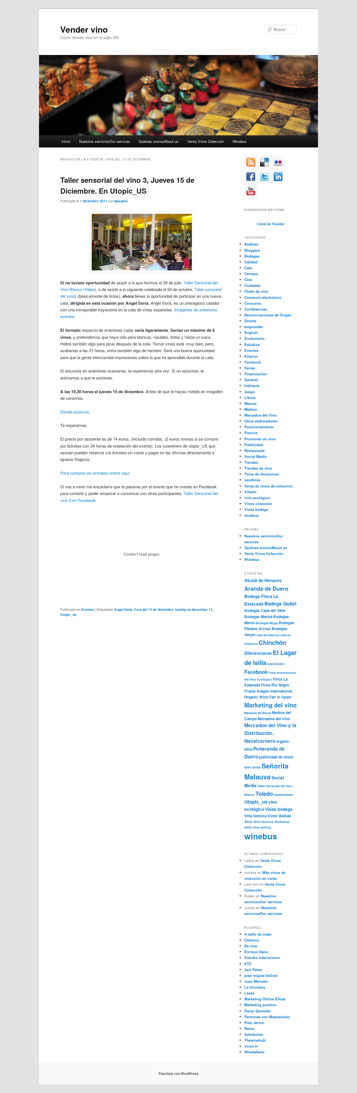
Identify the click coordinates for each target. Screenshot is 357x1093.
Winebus (240, 141)
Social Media (255, 456)
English (251, 332)
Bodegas (251, 256)
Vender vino (84, 29)
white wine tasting (257, 827)
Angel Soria (123, 609)
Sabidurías (253, 1034)
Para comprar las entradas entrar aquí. (97, 473)
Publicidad (253, 444)
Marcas (250, 403)
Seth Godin (252, 767)
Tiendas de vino (258, 468)
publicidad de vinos (276, 757)
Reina (249, 1028)
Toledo (264, 793)
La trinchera (254, 987)
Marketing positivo (260, 1004)
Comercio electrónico (262, 297)
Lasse (249, 993)
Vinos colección (258, 503)
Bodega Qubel (280, 603)
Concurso (252, 303)
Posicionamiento (259, 426)
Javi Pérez (253, 969)
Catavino (251, 940)
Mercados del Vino (260, 415)
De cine (250, 945)
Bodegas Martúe (258, 616)
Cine (248, 279)
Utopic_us (68, 614)
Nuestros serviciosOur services (104, 141)
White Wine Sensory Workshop (267, 822)
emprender (253, 326)
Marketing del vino (270, 705)
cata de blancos (267, 635)
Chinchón (272, 642)
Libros (249, 397)
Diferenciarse (258, 653)
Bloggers (252, 250)
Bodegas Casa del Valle (264, 610)
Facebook (252, 362)
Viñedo (250, 491)
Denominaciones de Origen (267, 315)
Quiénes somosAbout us (158, 141)
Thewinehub (255, 1040)
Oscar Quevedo (257, 1010)
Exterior (251, 356)
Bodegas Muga (267, 623)
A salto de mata (257, 934)
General (251, 379)
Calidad (250, 262)
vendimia (252, 479)
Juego (249, 391)
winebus (251, 515)
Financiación (255, 373)
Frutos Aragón (256, 691)
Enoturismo (254, 338)
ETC (248, 963)
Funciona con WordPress (179, 1073)
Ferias (249, 368)
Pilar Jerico (254, 1022)
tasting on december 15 (194, 609)
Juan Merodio (256, 981)
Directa (250, 320)
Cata (248, 267)
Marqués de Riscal (257, 713)
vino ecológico (257, 497)
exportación (276, 664)
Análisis (251, 244)
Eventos (87, 609)
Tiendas (251, 462)
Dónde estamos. (75, 412)
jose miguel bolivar (261, 975)
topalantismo (283, 794)
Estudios (252, 344)
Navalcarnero (259, 741)
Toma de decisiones (261, 474)
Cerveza (251, 273)
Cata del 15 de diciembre (153, 609)
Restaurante (254, 450)
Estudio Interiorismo (262, 957)
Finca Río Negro (275, 685)
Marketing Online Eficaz (265, 998)
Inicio (66, 141)
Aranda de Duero (266, 588)
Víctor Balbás (279, 815)
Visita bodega (256, 509)
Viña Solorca (255, 815)
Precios (250, 432)
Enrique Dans (256, 951)
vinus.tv (251, 1046)
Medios (250, 409)
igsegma (121, 200)
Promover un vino (260, 438)
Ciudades (252, 285)
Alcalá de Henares (263, 580)
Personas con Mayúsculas (267, 1016)
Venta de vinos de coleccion (268, 486)
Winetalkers (254, 1051)
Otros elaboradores (261, 421)
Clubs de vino (256, 291)
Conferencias (255, 309)
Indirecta (251, 385)
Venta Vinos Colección (205, 141)
